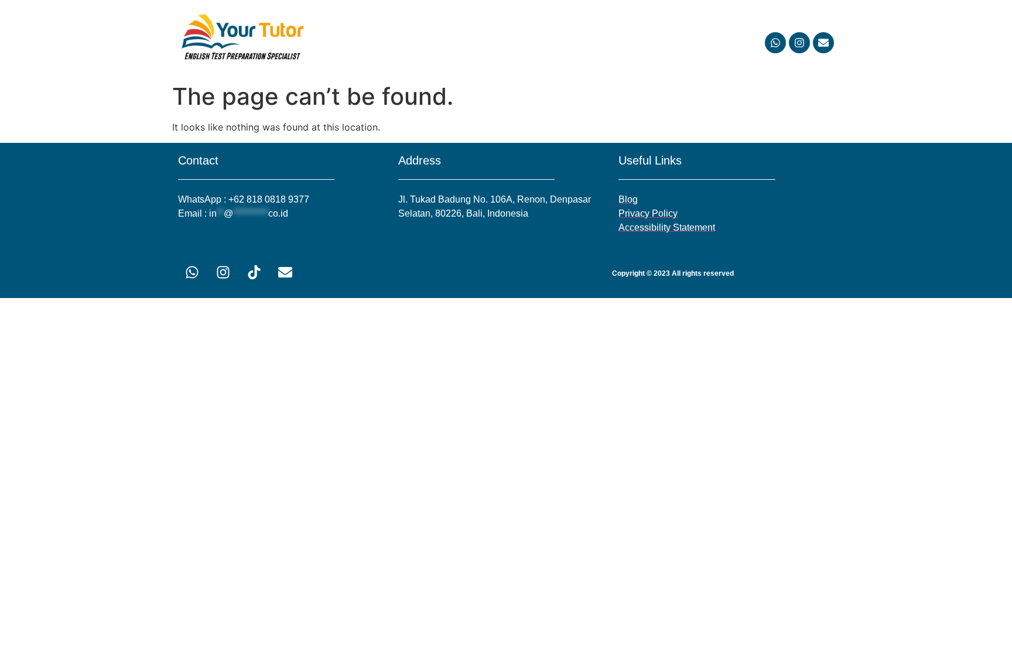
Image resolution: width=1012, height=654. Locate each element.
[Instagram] (799, 42)
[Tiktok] (254, 272)
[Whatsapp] (775, 42)
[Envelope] (823, 42)
